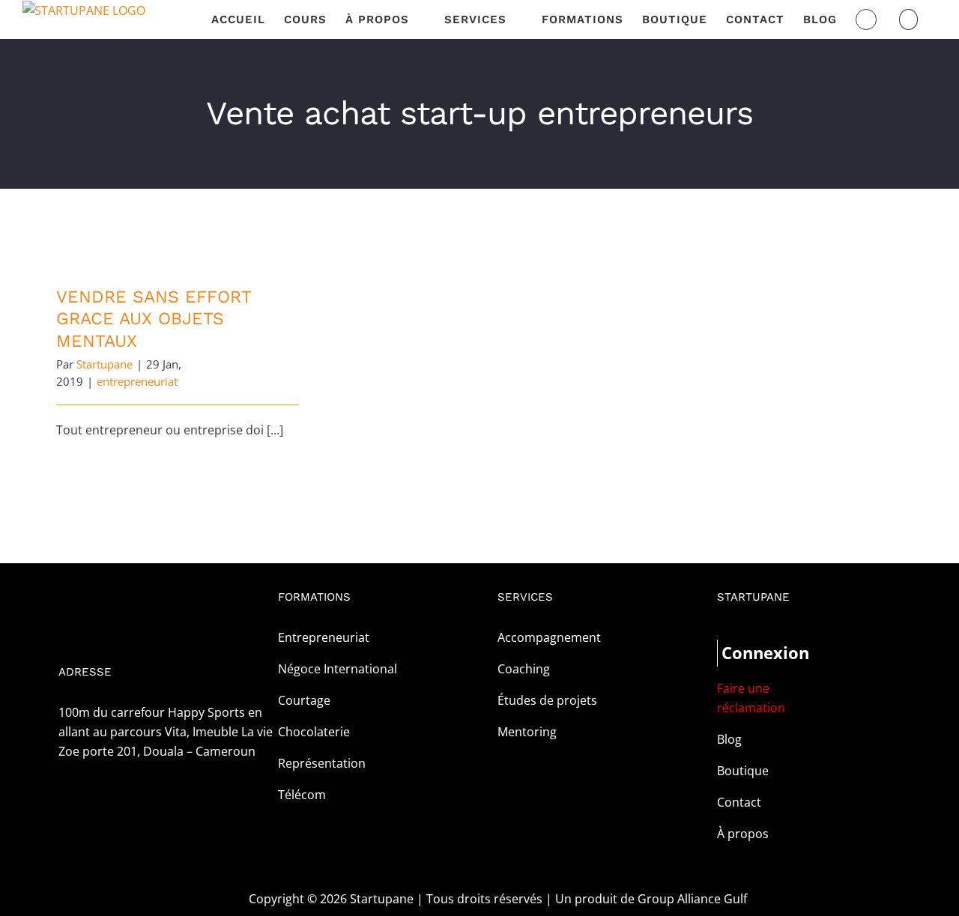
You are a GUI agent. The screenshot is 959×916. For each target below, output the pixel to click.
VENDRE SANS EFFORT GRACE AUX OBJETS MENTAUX (153, 319)
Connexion (746, 652)
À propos (743, 833)
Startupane (104, 364)
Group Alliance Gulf (692, 899)
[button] (909, 19)
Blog (729, 739)
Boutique (743, 770)
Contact (739, 802)
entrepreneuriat (137, 381)
